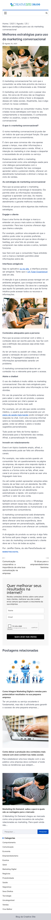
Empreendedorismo (10, 856)
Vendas (5, 905)
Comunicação (7, 847)
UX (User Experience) (37, 271)
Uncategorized (8, 900)
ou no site (24, 268)
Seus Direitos (7, 891)
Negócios (6, 873)
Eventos (5, 860)
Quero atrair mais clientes (25, 637)
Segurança (6, 887)
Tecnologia (6, 896)
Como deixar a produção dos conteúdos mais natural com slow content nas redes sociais (24, 753)
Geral (4, 865)
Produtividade (8, 878)
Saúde (5, 882)
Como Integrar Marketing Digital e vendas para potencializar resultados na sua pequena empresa (24, 694)
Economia (6, 851)
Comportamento (9, 842)
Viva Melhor (7, 909)
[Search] (46, 13)
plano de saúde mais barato (15, 415)
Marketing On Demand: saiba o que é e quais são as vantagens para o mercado (23, 810)
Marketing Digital (10, 552)
